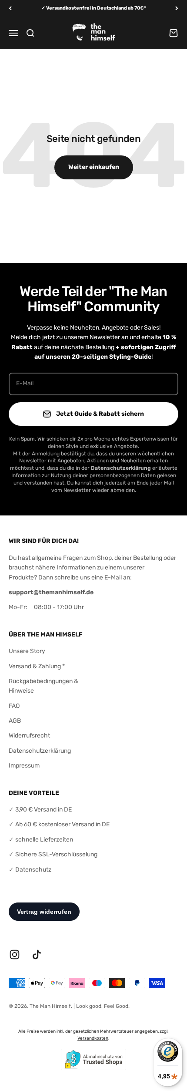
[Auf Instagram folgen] (14, 954)
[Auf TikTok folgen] (37, 954)
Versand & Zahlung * (37, 666)
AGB (15, 720)
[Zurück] (10, 8)
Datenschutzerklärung (40, 750)
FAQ (14, 706)
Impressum (24, 765)
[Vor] (176, 8)
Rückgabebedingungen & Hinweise (43, 685)
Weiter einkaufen (93, 167)
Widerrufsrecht (29, 735)
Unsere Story (27, 651)
